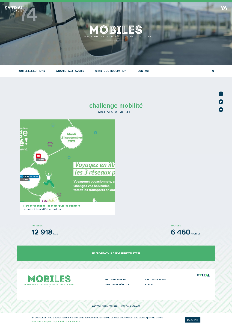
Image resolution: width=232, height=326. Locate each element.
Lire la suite (67, 167)
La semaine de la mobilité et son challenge (42, 209)
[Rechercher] (213, 71)
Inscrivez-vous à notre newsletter (116, 253)
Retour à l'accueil (116, 39)
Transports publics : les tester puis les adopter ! (51, 205)
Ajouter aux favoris (70, 71)
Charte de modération (110, 71)
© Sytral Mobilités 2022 (104, 306)
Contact (143, 71)
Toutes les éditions (31, 71)
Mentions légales (130, 306)
